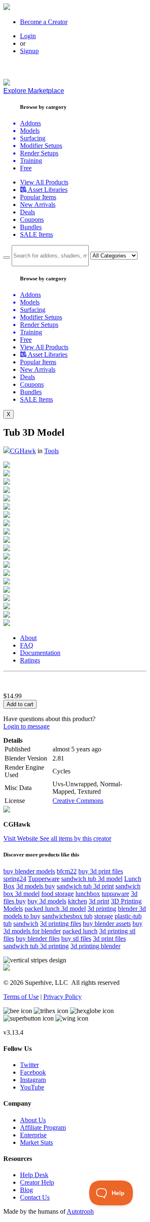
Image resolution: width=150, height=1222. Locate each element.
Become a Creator (44, 21)
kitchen (77, 901)
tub (7, 923)
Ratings (30, 660)
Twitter (29, 1064)
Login (28, 35)
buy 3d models (47, 901)
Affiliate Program (43, 1127)
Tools (51, 450)
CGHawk (23, 450)
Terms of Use (21, 996)
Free (26, 168)
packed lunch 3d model (55, 908)
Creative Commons (77, 800)
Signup (29, 50)
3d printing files (60, 923)
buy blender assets (107, 923)
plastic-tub (128, 916)
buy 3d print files (100, 871)
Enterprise (33, 1135)
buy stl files (76, 938)
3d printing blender (95, 946)
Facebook (33, 1072)
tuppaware (115, 893)
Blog (26, 1189)
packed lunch (80, 931)
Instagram (33, 1079)
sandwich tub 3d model (91, 878)
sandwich (25, 923)
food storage (57, 893)
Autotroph (80, 1211)
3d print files (109, 938)
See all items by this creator (75, 838)
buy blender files (38, 938)
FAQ (26, 645)
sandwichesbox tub (67, 916)
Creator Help (37, 1182)
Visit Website (21, 838)
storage (103, 916)
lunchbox (87, 893)
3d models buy (35, 886)
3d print (99, 901)
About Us (33, 1120)
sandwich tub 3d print (85, 886)
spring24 (14, 878)
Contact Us (35, 1197)
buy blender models (29, 871)
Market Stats (36, 1142)
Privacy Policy (62, 996)
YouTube (32, 1087)
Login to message (26, 726)
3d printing (102, 908)
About (28, 637)
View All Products (44, 182)
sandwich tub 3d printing (36, 946)
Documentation (40, 652)
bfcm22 (67, 871)
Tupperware (44, 878)
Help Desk (34, 1174)
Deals (27, 212)
